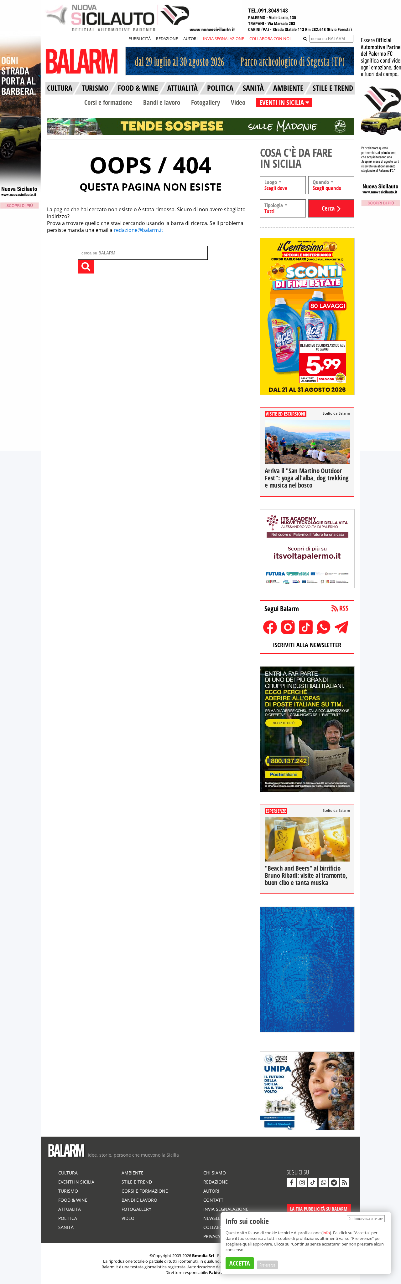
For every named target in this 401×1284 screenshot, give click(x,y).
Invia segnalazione (225, 1209)
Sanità (66, 1227)
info (326, 1232)
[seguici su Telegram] (334, 1182)
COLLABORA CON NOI (270, 38)
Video (238, 102)
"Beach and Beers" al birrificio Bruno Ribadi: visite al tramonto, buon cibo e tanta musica (306, 875)
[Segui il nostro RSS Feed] (344, 1182)
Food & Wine (72, 1200)
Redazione (215, 1182)
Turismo (68, 1191)
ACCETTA (239, 1263)
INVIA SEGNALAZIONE (223, 38)
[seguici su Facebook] (291, 1182)
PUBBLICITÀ (139, 38)
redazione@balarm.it (138, 230)
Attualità (69, 1209)
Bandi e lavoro (161, 102)
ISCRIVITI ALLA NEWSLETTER (307, 645)
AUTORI (190, 38)
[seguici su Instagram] (302, 1182)
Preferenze (267, 1265)
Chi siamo (214, 1173)
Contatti (214, 1200)
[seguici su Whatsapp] (323, 1182)
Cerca (328, 208)
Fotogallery (205, 102)
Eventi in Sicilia (76, 1182)
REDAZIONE (167, 38)
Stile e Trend (137, 1182)
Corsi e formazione (108, 102)
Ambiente (132, 1173)
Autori (211, 1191)
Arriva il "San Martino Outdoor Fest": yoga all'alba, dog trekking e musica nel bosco (307, 477)
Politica (67, 1218)
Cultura (68, 1173)
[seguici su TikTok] (312, 1182)
